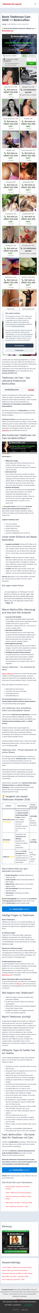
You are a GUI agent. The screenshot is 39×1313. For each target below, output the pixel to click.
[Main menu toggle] (35, 4)
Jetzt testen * (19, 909)
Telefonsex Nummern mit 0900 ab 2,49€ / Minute (17, 1273)
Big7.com (19, 983)
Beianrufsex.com (7, 975)
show (31, 390)
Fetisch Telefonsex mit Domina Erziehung (18, 1192)
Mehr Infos (25, 1309)
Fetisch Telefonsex (8, 673)
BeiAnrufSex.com (7, 31)
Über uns (19, 1299)
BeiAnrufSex (5, 430)
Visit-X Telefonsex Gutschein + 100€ (17, 1206)
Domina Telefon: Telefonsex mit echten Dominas (17, 1267)
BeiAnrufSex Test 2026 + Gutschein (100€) (19, 1202)
